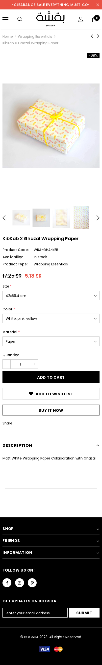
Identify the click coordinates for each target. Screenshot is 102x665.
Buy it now (51, 410)
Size (7, 286)
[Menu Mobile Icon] (5, 19)
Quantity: (10, 354)
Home (7, 36)
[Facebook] (6, 582)
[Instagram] (19, 582)
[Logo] (51, 19)
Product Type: (14, 264)
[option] (51, 125)
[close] (97, 4)
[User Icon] (80, 19)
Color (8, 309)
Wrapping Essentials (35, 36)
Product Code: (15, 249)
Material (11, 332)
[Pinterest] (32, 582)
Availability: (12, 256)
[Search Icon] (19, 19)
